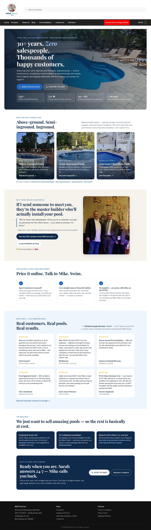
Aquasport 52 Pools (63, 513)
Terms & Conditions (104, 510)
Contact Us (60, 519)
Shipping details (65, 445)
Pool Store (60, 510)
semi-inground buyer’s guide (110, 443)
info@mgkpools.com (22, 516)
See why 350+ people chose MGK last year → (37, 236)
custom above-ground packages (42, 182)
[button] (142, 22)
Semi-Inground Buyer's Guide (66, 516)
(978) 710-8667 (100, 472)
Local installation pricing (29, 244)
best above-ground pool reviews (112, 440)
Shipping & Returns (104, 516)
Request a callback (121, 472)
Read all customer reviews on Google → (33, 401)
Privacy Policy (103, 513)
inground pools (77, 182)
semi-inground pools (62, 182)
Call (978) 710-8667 (57, 87)
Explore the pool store (31, 87)
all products (88, 182)
